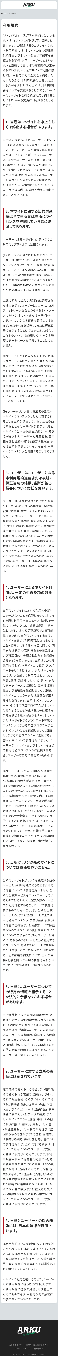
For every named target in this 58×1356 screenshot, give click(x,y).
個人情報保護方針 (40, 1345)
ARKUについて (16, 1345)
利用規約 (27, 1345)
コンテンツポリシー (22, 1348)
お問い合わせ (38, 1348)
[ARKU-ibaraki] (29, 5)
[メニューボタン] (52, 5)
